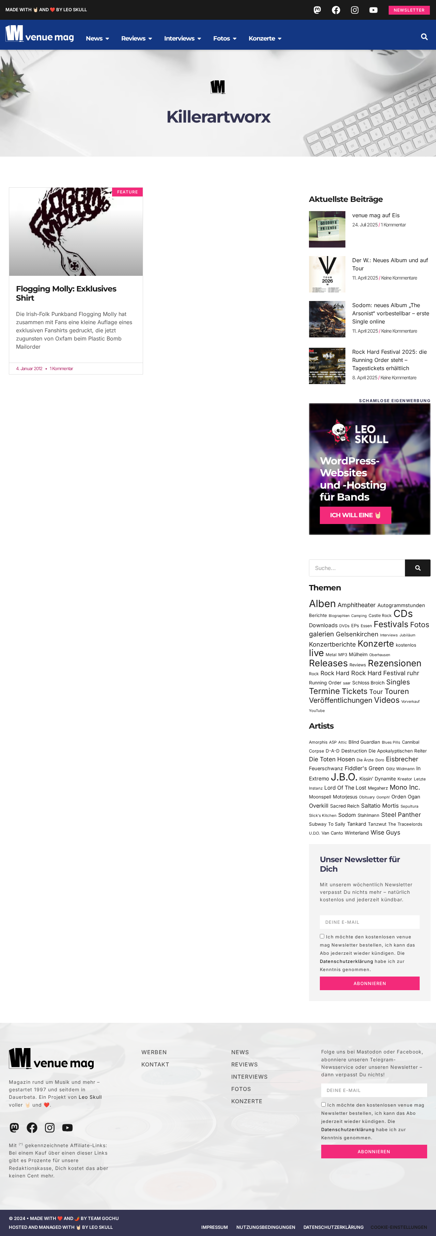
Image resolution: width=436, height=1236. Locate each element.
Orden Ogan (405, 797)
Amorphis (318, 742)
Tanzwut (377, 824)
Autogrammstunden (401, 605)
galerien (321, 634)
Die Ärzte (365, 760)
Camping (359, 616)
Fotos (419, 624)
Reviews (357, 664)
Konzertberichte (332, 644)
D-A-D (333, 751)
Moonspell (320, 796)
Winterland (357, 833)
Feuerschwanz (326, 768)
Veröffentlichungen (340, 700)
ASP (333, 742)
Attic (342, 742)
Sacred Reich (344, 806)
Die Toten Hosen (332, 759)
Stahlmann (368, 815)
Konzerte (376, 643)
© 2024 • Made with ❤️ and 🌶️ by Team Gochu (64, 1218)
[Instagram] (354, 9)
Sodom (347, 815)
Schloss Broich (368, 682)
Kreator (405, 778)
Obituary (367, 797)
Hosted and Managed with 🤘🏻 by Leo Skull (61, 1227)
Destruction (354, 751)
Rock (314, 673)
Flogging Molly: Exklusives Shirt (66, 293)
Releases (328, 662)
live (316, 653)
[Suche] (418, 567)
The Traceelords (405, 824)
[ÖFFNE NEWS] (107, 38)
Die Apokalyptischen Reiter (398, 751)
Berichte (318, 615)
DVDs (344, 625)
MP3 (342, 654)
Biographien (339, 616)
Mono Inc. (405, 787)
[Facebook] (335, 9)
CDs (403, 613)
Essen (366, 625)
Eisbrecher (402, 759)
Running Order (325, 682)
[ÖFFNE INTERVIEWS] (199, 38)
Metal (331, 654)
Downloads (323, 625)
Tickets (355, 691)
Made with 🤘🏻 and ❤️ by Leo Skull (46, 9)
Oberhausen (379, 654)
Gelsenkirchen (357, 634)
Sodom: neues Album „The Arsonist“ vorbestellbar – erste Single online (390, 313)
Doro (379, 760)
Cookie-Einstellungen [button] (399, 1227)
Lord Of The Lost (345, 788)
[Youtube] (373, 9)
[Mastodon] (317, 9)
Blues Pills (391, 742)
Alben (322, 603)
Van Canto (332, 833)
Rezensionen (394, 663)
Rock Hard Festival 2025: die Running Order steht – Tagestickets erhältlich (389, 359)
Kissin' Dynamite (377, 778)
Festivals (391, 624)
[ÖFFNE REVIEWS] (150, 38)
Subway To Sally (327, 824)
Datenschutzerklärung (346, 961)
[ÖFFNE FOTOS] (235, 38)
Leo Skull (90, 1097)
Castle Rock (380, 615)
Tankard (356, 824)
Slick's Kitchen (323, 815)
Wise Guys (385, 832)
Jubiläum (407, 635)
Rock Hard (335, 673)
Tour (376, 691)
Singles (398, 682)
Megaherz (378, 788)
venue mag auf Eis (376, 215)
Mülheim (358, 654)
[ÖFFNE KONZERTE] (280, 38)
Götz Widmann (400, 768)
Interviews (389, 635)
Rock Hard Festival (378, 673)
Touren (397, 691)
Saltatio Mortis (380, 805)
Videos (387, 700)
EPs (355, 625)
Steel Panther (401, 814)
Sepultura (409, 806)
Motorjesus (345, 796)
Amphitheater (357, 604)
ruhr (413, 673)
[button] (424, 37)
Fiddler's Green (364, 768)
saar (347, 683)
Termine (324, 691)
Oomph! (383, 797)
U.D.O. (314, 833)
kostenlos (406, 645)
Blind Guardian (364, 742)
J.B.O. (344, 777)
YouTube (317, 710)
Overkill (318, 805)
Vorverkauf (410, 701)
